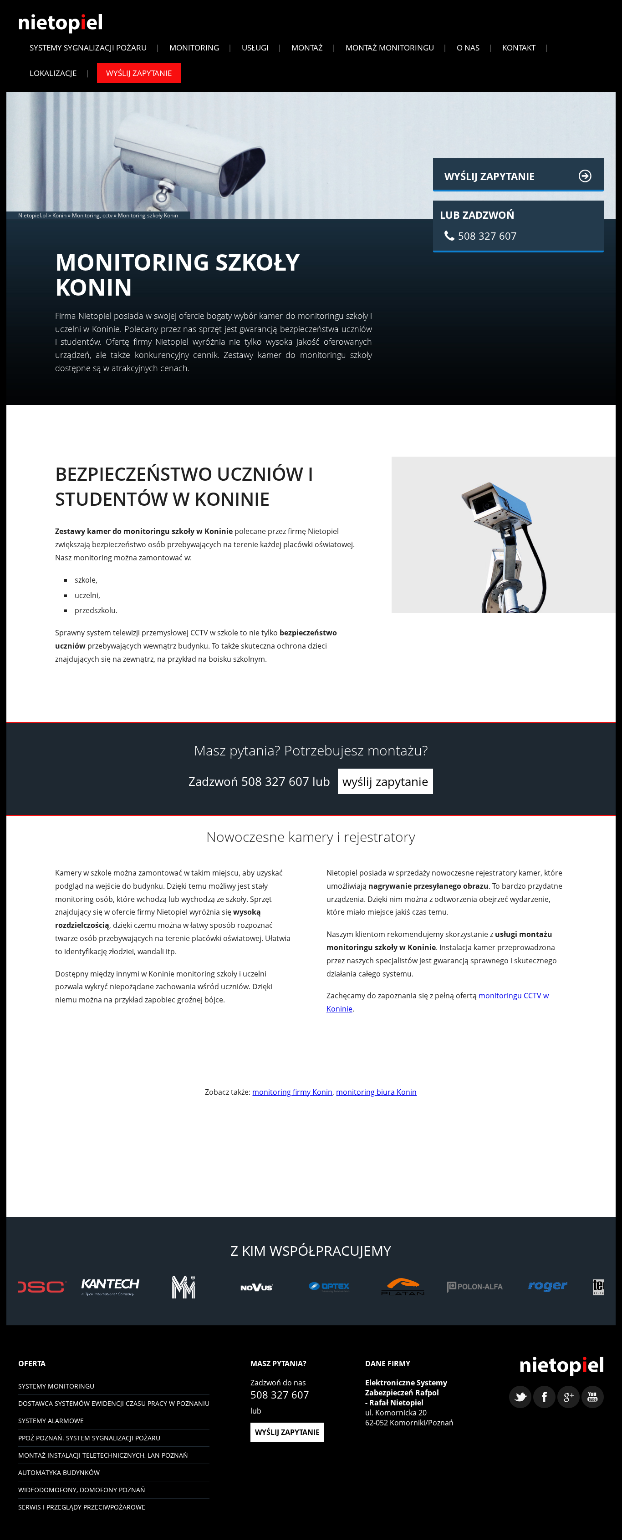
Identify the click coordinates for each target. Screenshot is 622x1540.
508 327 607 (275, 781)
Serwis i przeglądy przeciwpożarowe (81, 1507)
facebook (544, 1397)
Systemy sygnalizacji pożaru (88, 47)
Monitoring (194, 47)
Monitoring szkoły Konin (148, 215)
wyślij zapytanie (385, 781)
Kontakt (518, 47)
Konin (59, 215)
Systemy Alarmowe (51, 1420)
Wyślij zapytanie (139, 73)
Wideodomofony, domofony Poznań (81, 1489)
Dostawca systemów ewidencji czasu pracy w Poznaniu (113, 1403)
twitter (520, 1397)
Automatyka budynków (59, 1472)
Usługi (255, 47)
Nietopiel (60, 24)
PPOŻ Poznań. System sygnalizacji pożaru (89, 1438)
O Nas (468, 47)
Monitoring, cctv (92, 215)
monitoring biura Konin (376, 1092)
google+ (568, 1397)
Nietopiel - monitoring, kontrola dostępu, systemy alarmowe (562, 1366)
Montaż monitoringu (390, 47)
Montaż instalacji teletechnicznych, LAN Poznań (103, 1455)
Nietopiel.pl (32, 215)
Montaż (307, 47)
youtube (592, 1397)
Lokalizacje (53, 73)
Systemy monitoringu (56, 1386)
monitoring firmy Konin (292, 1092)
